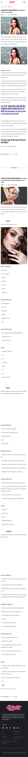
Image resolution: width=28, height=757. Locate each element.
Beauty (5, 6)
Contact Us (16, 734)
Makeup (9, 6)
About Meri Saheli (17, 731)
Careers (3, 734)
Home (3, 731)
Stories (15, 741)
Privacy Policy (4, 736)
